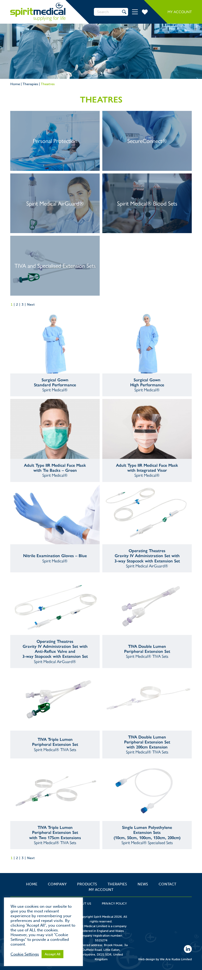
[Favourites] (145, 12)
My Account (180, 12)
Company (57, 884)
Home (15, 84)
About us (83, 903)
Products (87, 884)
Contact (167, 884)
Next (31, 304)
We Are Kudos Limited (176, 959)
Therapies (30, 84)
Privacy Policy (114, 903)
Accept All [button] (52, 954)
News (143, 884)
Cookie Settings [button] (25, 954)
